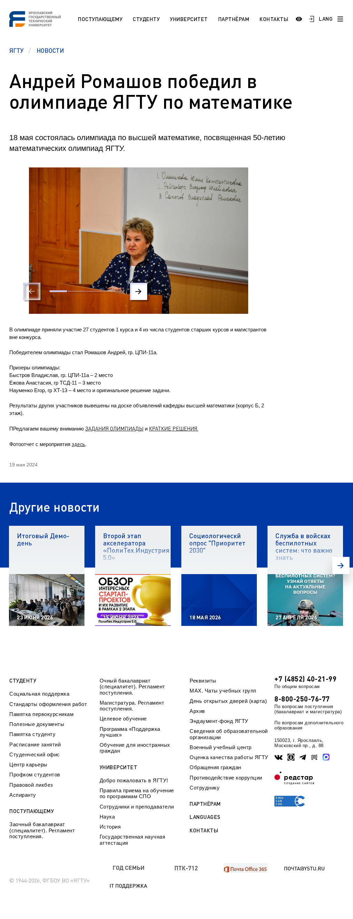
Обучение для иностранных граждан (135, 748)
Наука (107, 817)
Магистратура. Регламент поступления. (132, 706)
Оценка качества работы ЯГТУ (229, 757)
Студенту (146, 19)
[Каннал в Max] (326, 757)
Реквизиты (203, 681)
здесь (78, 444)
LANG (326, 19)
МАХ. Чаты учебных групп (223, 691)
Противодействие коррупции (226, 778)
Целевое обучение (123, 719)
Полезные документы (36, 724)
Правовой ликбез (31, 785)
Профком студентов (34, 774)
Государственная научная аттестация (132, 839)
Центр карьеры (28, 764)
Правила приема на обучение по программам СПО (137, 793)
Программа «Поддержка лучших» (130, 732)
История (110, 827)
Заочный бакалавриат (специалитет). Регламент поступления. (42, 830)
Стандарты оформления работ (48, 704)
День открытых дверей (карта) (228, 701)
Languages (205, 817)
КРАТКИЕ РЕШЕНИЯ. (173, 428)
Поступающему (100, 19)
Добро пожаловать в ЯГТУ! (134, 780)
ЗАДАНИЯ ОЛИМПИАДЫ (114, 428)
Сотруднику (205, 788)
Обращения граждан (215, 767)
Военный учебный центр (221, 747)
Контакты (274, 19)
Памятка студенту (32, 734)
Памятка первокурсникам (41, 714)
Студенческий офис (34, 754)
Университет (189, 19)
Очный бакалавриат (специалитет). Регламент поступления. (132, 687)
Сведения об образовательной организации (229, 734)
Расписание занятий (35, 744)
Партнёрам (234, 19)
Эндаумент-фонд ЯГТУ (219, 721)
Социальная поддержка (39, 694)
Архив (197, 711)
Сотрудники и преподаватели (137, 807)
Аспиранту (22, 795)
